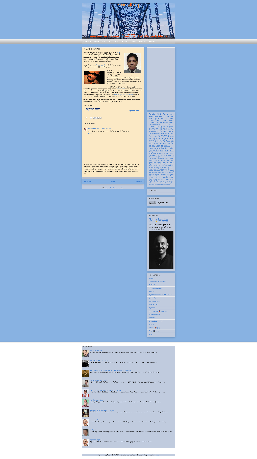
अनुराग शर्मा (155, 125)
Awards (133, 41)
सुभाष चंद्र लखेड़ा (165, 147)
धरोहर (150, 135)
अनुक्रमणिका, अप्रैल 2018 (135, 111)
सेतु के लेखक (152, 308)
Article (171, 121)
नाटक (165, 167)
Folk (162, 179)
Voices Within (168, 123)
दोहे (162, 167)
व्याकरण (162, 176)
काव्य (171, 114)
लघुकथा (151, 128)
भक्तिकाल (151, 171)
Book (171, 119)
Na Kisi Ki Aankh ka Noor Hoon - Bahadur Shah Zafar (105, 390)
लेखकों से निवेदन (121, 89)
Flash (167, 136)
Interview (152, 131)
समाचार (163, 136)
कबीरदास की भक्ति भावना (96, 350)
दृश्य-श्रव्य (151, 169)
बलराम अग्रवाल (92, 128)
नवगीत (156, 176)
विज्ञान (154, 155)
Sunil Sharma (163, 125)
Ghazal (169, 131)
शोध (172, 131)
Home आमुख (87, 41)
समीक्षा (171, 117)
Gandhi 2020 (169, 150)
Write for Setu (153, 304)
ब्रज (159, 179)
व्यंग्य (172, 128)
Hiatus (116, 41)
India (158, 121)
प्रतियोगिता (159, 164)
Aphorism (165, 177)
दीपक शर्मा (158, 128)
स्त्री (172, 160)
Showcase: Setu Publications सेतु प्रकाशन (102, 410)
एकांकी (158, 182)
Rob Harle (160, 133)
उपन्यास (159, 172)
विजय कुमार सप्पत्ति (100, 65)
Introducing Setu (95, 420)
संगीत (164, 182)
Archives (152, 41)
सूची (161, 130)
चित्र (150, 147)
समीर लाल (170, 140)
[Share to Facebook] (98, 118)
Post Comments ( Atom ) (117, 188)
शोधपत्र (159, 123)
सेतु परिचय (151, 324)
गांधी (166, 158)
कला (166, 157)
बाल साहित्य (158, 131)
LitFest (171, 167)
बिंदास (154, 135)
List (150, 125)
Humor (156, 174)
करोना (161, 152)
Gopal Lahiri (153, 133)
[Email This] (91, 118)
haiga (171, 176)
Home (113, 181)
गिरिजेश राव (151, 176)
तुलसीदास (151, 177)
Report (151, 164)
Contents (152, 123)
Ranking (151, 179)
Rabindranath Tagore (155, 162)
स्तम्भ (164, 121)
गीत (155, 140)
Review (151, 121)
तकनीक (171, 179)
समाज (159, 177)
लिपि (156, 177)
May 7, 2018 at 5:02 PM (104, 128)
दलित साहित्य (170, 169)
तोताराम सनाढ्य (158, 184)
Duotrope (152, 278)
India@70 (157, 157)
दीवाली (150, 181)
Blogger (157, 455)
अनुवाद (163, 128)
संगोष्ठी (168, 184)
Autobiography (153, 153)
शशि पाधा (165, 140)
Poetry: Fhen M (94, 430)
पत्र (169, 145)
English (152, 114)
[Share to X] (96, 118)
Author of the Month (160, 138)
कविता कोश (152, 318)
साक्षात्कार (151, 140)
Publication (166, 165)
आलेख (156, 117)
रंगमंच (154, 181)
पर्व (155, 167)
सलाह (158, 171)
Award (157, 160)
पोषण (166, 152)
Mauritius (158, 167)
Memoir (171, 138)
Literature (164, 169)
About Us (142, 41)
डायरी (156, 179)
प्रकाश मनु (158, 126)
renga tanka (170, 174)
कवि (164, 126)
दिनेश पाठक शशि (169, 133)
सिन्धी (168, 160)
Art (154, 128)
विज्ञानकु (151, 152)
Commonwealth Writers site (157, 281)
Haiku (171, 148)
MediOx (151, 291)
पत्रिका (161, 182)
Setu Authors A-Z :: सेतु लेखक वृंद (99, 360)
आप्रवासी (154, 172)
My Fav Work (162, 174)
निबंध (159, 136)
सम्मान (156, 152)
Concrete (151, 157)
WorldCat (152, 285)
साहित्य (167, 148)
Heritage (151, 174)
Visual (167, 171)
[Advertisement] (161, 78)
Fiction (166, 117)
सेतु (109, 41)
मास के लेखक (164, 184)
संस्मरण (155, 136)
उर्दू (164, 153)
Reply (90, 134)
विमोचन (166, 172)
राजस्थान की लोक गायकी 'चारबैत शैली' (99, 380)
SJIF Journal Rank (155, 301)
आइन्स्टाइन (168, 164)
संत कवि (160, 165)
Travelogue (160, 158)
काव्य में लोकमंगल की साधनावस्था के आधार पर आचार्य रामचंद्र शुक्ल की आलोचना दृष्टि (110, 370)
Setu (103, 41)
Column (171, 158)
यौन (159, 176)
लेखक (150, 119)
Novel (165, 145)
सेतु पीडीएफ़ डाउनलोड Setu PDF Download (161, 295)
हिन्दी (159, 114)
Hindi (151, 117)
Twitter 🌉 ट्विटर (154, 331)
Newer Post (88, 181)
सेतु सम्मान (151, 167)
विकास (157, 181)
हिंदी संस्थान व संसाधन (154, 314)
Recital (167, 179)
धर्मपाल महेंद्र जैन (168, 130)
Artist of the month (165, 181)
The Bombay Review (155, 288)
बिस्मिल (171, 152)
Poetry (166, 114)
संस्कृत (162, 150)
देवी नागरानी (160, 140)
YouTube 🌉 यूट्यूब (154, 327)
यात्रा (167, 153)
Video (154, 164)
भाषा (172, 145)
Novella (161, 153)
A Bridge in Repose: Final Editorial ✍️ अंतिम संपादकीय (158, 220)
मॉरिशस (156, 165)
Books (96, 41)
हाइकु (165, 176)
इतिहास (162, 157)
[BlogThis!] (94, 118)
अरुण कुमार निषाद (154, 150)
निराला (171, 165)
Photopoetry (168, 182)
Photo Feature (154, 130)
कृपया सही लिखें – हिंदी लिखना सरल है (123, 94)
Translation (169, 126)
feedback (154, 182)
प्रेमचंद (165, 155)
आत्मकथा (158, 147)
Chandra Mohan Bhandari (157, 142)
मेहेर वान (170, 143)
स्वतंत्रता (171, 172)
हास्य (168, 167)
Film (168, 176)
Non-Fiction (170, 162)
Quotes (171, 177)
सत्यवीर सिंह (170, 155)
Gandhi (164, 162)
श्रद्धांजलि (151, 160)
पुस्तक (157, 119)
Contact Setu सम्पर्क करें (155, 321)
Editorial (164, 119)
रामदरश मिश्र (157, 169)
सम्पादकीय (168, 128)
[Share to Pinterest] (100, 118)
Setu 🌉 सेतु (128, 5)
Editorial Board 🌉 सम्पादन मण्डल (158, 311)
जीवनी (153, 147)
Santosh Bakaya (163, 135)
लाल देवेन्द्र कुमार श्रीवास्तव (97, 400)
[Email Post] (86, 117)
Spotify (151, 334)
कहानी (161, 117)
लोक (155, 171)
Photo (163, 160)
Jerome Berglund (160, 143)
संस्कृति (164, 164)
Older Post (138, 181)
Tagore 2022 (160, 155)
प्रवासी (162, 148)
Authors (124, 41)
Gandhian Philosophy (156, 145)
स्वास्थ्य (162, 171)
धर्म (163, 172)
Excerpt (163, 131)
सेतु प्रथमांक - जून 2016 (96, 440)
